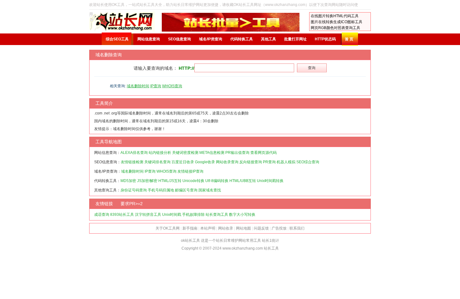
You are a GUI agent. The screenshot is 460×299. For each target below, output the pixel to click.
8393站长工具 (122, 214)
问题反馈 (261, 228)
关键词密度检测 (185, 152)
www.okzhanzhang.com (242, 248)
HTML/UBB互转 (242, 181)
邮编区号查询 (186, 190)
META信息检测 (211, 152)
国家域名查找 (209, 190)
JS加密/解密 (147, 181)
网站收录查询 (227, 162)
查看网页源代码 (263, 152)
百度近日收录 (182, 162)
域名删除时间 (138, 86)
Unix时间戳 (171, 214)
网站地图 (243, 228)
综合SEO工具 (117, 39)
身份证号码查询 (133, 190)
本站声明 (207, 228)
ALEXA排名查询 (134, 152)
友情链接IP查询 (190, 171)
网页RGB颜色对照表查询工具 (335, 28)
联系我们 (296, 228)
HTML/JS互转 (169, 181)
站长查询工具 (217, 214)
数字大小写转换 (242, 214)
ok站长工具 (190, 240)
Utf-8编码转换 (216, 181)
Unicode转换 (193, 181)
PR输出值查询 (237, 152)
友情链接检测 (132, 162)
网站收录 (225, 228)
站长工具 (271, 248)
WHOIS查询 (172, 86)
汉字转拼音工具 (148, 214)
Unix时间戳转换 (270, 181)
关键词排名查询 (157, 162)
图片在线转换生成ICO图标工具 (336, 22)
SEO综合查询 (307, 162)
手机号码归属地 (161, 190)
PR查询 (269, 162)
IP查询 (155, 86)
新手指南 (189, 228)
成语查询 (101, 214)
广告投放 (279, 228)
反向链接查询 (250, 162)
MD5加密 (128, 181)
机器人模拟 (286, 162)
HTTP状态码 (325, 39)
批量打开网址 (295, 39)
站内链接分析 (160, 152)
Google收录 (205, 162)
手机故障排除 (193, 214)
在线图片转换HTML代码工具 (335, 16)
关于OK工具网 (168, 228)
